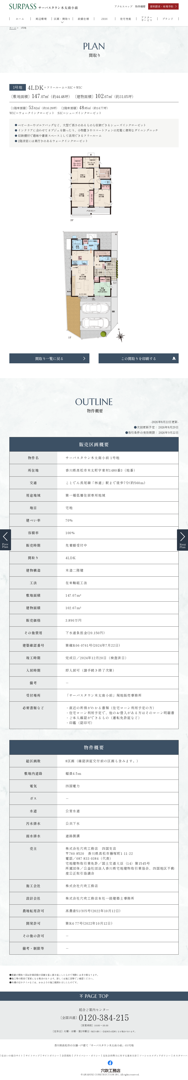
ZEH (104, 19)
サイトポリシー (50, 1055)
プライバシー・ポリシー (87, 1055)
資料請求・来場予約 (161, 6)
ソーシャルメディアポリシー (155, 1055)
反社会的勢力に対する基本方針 (120, 1055)
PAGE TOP (96, 996)
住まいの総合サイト (12, 1055)
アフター (147, 19)
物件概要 (140, 6)
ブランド (168, 19)
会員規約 (66, 1055)
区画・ (62, 19)
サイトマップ (33, 1055)
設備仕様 (83, 19)
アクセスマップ (123, 6)
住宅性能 (125, 19)
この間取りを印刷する (138, 358)
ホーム (20, 19)
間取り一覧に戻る (49, 358)
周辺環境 (41, 19)
